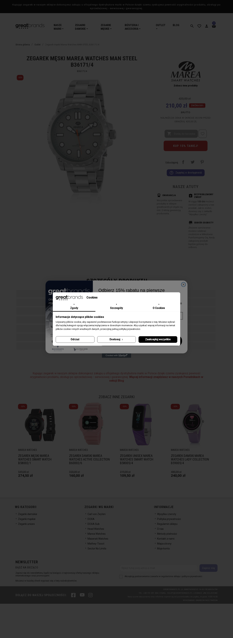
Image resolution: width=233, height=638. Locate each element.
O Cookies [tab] (159, 308)
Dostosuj (115, 339)
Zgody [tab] (74, 308)
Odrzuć (75, 339)
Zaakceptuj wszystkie (158, 339)
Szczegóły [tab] (116, 308)
